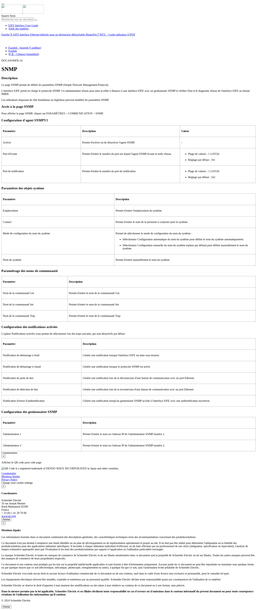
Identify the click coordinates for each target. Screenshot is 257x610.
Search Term (8, 15)
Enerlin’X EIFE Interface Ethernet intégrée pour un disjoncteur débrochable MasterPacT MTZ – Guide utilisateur (64, 34)
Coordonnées (8, 473)
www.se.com (8, 516)
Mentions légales (10, 476)
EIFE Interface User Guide (23, 25)
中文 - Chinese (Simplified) (23, 54)
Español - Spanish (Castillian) (24, 47)
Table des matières (18, 28)
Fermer (6, 519)
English (12, 50)
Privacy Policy (9, 479)
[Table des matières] (2, 38)
